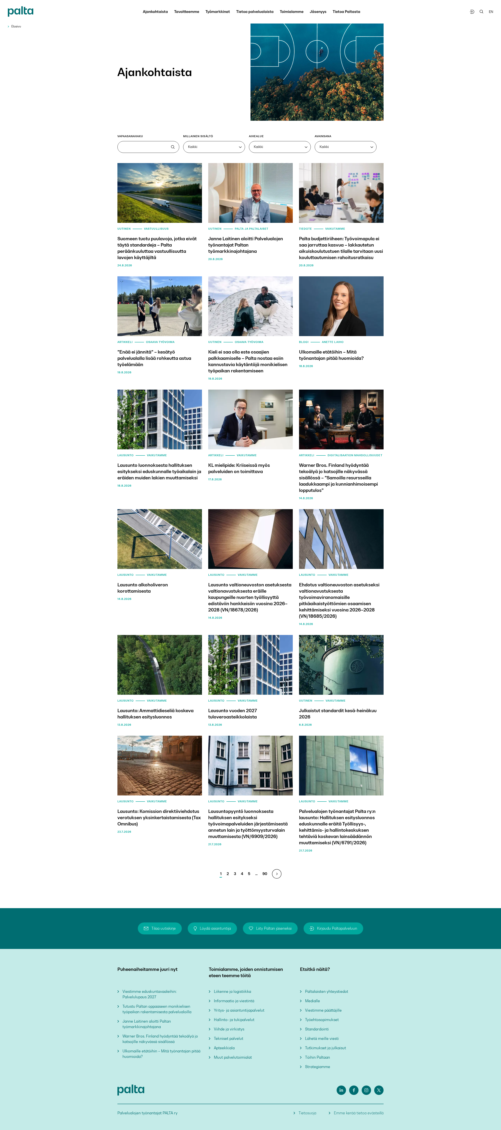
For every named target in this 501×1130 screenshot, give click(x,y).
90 (264, 874)
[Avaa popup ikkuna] (472, 12)
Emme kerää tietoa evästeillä (359, 1113)
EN (491, 12)
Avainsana (323, 136)
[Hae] (173, 147)
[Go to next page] (276, 874)
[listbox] (214, 147)
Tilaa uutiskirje (163, 928)
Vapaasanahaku (130, 136)
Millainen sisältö (198, 136)
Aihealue (256, 136)
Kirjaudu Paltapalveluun (337, 928)
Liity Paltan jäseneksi (274, 928)
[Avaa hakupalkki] (481, 12)
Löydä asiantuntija (215, 928)
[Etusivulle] (20, 12)
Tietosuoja (307, 1113)
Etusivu (16, 26)
